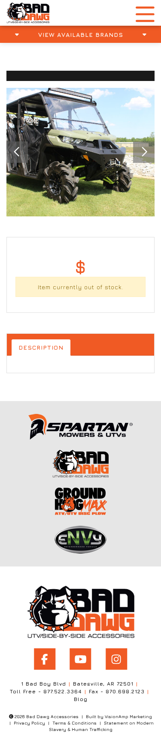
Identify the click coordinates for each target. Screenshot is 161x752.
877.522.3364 (62, 691)
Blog (81, 699)
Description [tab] (41, 347)
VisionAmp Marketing (128, 716)
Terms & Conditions (74, 722)
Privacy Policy (29, 722)
